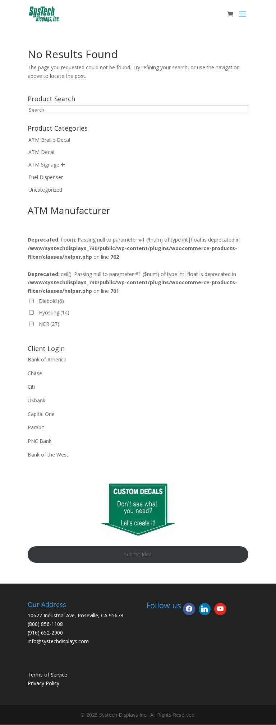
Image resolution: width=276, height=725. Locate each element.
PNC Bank (39, 441)
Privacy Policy (43, 683)
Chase (35, 373)
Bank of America (47, 359)
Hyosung (54, 312)
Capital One (41, 414)
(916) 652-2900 (45, 632)
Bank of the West (48, 454)
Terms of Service (47, 674)
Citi (31, 386)
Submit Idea (138, 554)
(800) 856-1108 (45, 624)
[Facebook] (189, 609)
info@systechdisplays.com (58, 641)
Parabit (36, 427)
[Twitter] (205, 609)
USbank (36, 400)
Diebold (51, 301)
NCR (49, 324)
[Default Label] (220, 609)
